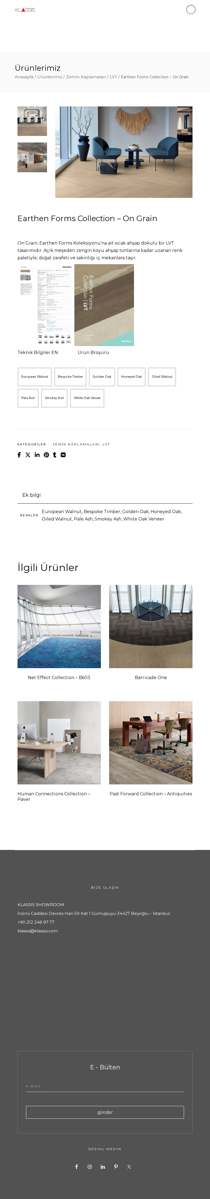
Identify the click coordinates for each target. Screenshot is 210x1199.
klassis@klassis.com (38, 930)
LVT (106, 444)
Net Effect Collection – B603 (59, 677)
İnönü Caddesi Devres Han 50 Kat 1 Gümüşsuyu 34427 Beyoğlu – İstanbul (94, 913)
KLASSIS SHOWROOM (41, 904)
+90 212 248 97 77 (36, 922)
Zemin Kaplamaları (76, 444)
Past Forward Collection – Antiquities (151, 793)
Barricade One (151, 677)
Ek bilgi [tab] (31, 495)
